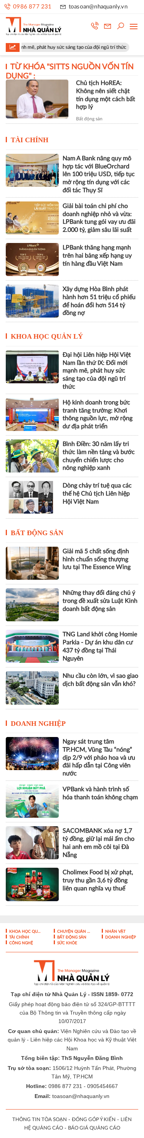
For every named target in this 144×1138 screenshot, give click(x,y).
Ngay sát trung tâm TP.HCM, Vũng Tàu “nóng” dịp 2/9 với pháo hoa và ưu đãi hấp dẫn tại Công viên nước (99, 758)
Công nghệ (20, 943)
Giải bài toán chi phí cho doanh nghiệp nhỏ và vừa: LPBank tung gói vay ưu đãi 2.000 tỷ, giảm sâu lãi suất (99, 218)
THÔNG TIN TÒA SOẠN (39, 1119)
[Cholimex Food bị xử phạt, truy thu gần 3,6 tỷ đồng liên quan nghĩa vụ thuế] (32, 884)
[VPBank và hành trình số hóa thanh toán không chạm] (32, 801)
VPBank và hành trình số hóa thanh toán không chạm (100, 793)
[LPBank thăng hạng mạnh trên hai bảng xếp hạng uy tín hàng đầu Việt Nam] (32, 259)
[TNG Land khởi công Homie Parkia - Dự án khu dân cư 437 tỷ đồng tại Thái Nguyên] (32, 646)
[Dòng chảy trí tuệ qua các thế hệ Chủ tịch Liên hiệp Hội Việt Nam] (32, 497)
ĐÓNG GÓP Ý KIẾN (94, 1119)
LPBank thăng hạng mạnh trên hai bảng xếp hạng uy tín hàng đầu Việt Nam (97, 256)
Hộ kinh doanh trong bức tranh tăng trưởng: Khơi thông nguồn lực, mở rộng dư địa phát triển (97, 414)
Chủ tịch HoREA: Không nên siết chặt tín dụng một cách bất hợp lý (105, 95)
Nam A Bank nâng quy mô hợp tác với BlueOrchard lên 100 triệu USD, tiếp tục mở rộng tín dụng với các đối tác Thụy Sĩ (99, 174)
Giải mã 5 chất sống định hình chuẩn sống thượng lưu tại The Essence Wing (97, 559)
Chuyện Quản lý (73, 931)
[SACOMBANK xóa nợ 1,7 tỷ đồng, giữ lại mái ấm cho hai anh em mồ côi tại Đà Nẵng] (32, 842)
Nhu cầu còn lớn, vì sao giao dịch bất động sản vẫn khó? (100, 680)
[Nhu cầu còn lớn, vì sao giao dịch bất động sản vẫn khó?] (32, 687)
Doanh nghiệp (38, 723)
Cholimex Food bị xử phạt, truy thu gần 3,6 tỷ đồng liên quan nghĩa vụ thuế (98, 880)
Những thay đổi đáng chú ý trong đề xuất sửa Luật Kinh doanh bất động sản (100, 601)
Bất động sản (89, 118)
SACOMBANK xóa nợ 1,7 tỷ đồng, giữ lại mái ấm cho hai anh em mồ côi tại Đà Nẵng (98, 843)
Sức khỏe (66, 943)
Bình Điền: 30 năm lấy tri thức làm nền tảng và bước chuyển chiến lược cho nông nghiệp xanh (99, 456)
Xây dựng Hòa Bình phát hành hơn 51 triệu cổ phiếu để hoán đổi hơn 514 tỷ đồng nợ (99, 301)
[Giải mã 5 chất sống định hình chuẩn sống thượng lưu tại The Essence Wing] (32, 563)
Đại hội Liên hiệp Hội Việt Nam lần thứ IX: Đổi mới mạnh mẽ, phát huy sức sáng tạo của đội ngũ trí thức (97, 371)
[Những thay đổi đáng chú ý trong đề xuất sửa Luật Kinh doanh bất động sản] (32, 604)
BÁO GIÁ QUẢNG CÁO (94, 1128)
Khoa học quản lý (47, 336)
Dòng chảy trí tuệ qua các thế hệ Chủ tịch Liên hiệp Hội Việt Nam (97, 493)
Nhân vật (115, 931)
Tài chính (29, 140)
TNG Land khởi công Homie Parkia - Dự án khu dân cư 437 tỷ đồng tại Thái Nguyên (100, 646)
